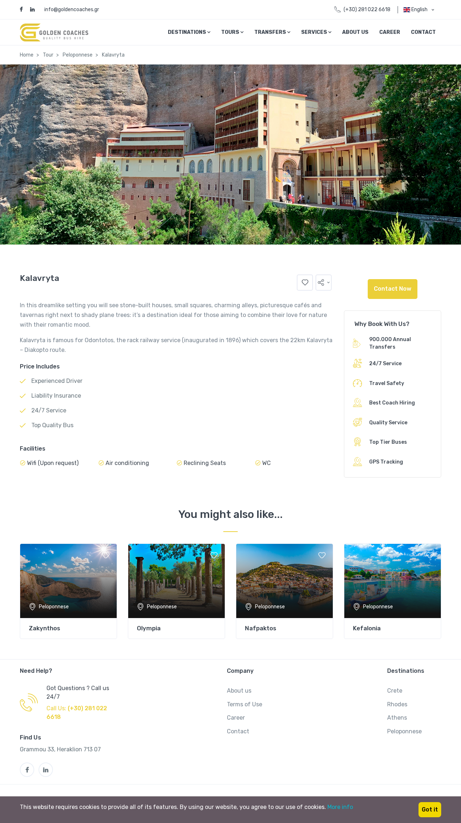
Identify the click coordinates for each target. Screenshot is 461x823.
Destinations (187, 32)
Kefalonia (367, 628)
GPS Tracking (386, 462)
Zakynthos (44, 628)
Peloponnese (78, 55)
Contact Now (392, 288)
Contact (423, 32)
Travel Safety (386, 383)
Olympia (149, 628)
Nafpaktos (260, 628)
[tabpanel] (68, 591)
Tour (48, 55)
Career (389, 32)
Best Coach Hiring (392, 403)
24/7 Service (385, 364)
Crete (394, 690)
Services (314, 32)
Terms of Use (244, 704)
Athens (397, 717)
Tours (230, 32)
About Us (355, 32)
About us (239, 690)
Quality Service (388, 423)
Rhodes (397, 704)
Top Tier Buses (388, 442)
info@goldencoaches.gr (71, 9)
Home (26, 55)
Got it (430, 809)
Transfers (270, 32)
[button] (323, 282)
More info (340, 807)
